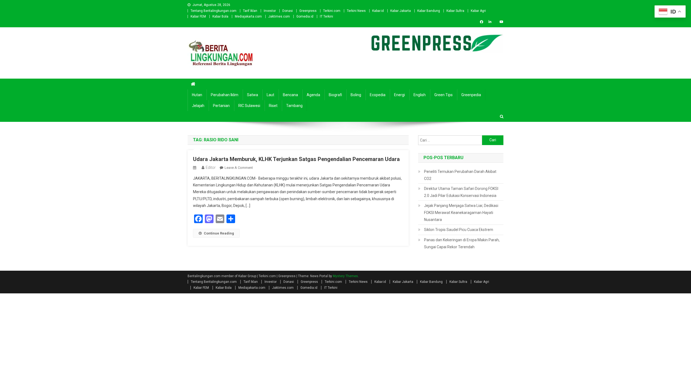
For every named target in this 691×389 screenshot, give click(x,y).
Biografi (335, 95)
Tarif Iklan (250, 11)
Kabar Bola (220, 16)
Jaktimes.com (279, 16)
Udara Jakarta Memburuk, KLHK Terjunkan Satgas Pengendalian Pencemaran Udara (296, 159)
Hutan (197, 95)
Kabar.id (378, 11)
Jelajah (198, 105)
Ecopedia (377, 95)
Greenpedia (471, 95)
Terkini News (356, 11)
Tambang (294, 105)
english (420, 95)
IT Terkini (326, 16)
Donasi (287, 11)
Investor (270, 11)
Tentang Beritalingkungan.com (213, 11)
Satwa (252, 95)
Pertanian (221, 105)
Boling (356, 95)
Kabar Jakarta (400, 11)
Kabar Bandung (428, 11)
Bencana (290, 95)
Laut (270, 95)
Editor (211, 167)
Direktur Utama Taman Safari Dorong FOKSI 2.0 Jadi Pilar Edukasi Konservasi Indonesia (461, 192)
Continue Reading (219, 233)
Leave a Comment (239, 168)
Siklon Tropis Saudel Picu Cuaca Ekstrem (458, 229)
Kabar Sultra (455, 11)
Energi (399, 95)
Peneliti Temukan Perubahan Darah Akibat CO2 (460, 175)
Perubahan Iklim (224, 95)
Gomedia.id (304, 16)
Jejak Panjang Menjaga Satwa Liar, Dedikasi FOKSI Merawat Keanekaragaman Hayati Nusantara (461, 212)
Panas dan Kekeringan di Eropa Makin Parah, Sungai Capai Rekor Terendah (462, 243)
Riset (273, 105)
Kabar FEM (198, 16)
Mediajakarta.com (248, 16)
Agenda (313, 95)
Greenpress (308, 11)
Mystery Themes (345, 276)
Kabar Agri (478, 11)
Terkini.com (331, 11)
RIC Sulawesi (249, 105)
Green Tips (443, 95)
